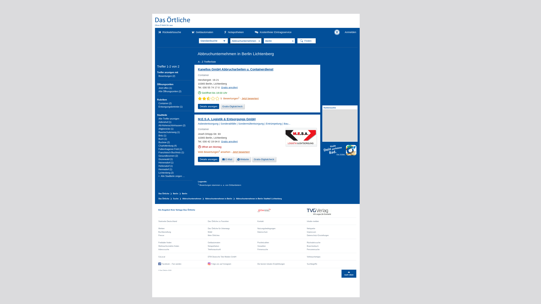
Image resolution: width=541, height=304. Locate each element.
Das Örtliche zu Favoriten (218, 221)
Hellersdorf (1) (165, 166)
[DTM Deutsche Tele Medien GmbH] (282, 212)
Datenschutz (262, 232)
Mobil (210, 232)
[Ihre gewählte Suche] (213, 40)
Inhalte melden (313, 221)
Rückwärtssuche (171, 32)
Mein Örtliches (214, 235)
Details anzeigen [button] (208, 106)
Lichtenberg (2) (166, 173)
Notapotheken (236, 32)
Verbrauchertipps (314, 257)
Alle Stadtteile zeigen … (173, 176)
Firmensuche (262, 249)
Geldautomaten (204, 32)
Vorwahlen (261, 246)
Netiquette (311, 228)
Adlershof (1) (164, 122)
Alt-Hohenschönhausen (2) (171, 125)
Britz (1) (162, 135)
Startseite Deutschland (167, 221)
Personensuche (313, 249)
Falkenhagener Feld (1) (170, 149)
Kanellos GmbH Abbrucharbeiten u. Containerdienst (235, 69)
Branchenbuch (313, 246)
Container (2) (165, 103)
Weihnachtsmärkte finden (168, 246)
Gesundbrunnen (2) (168, 156)
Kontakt (260, 221)
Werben (161, 228)
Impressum (311, 232)
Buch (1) (162, 139)
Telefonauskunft (214, 249)
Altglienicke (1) (165, 129)
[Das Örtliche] (172, 21)
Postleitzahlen (263, 243)
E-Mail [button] (228, 159)
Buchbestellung (164, 232)
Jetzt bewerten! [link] (250, 98)
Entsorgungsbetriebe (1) (170, 107)
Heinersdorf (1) (165, 162)
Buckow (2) (164, 142)
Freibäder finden (164, 243)
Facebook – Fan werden (171, 264)
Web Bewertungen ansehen (214, 152)
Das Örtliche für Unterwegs (219, 228)
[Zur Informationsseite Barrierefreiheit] (337, 32)
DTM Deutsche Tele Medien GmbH (222, 257)
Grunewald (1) (165, 159)
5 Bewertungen (229, 98)
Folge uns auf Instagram (221, 264)
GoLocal (161, 257)
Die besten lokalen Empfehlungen (271, 264)
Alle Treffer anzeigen (168, 119)
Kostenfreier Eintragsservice (275, 32)
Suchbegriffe (312, 264)
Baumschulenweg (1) (169, 132)
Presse (161, 235)
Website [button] (244, 159)
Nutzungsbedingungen (266, 228)
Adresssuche (163, 249)
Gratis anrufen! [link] (229, 87)
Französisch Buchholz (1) (171, 152)
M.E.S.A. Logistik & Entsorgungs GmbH (227, 119)
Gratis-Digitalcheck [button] (232, 106)
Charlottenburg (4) (167, 146)
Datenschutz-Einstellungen (318, 235)
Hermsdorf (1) (165, 169)
